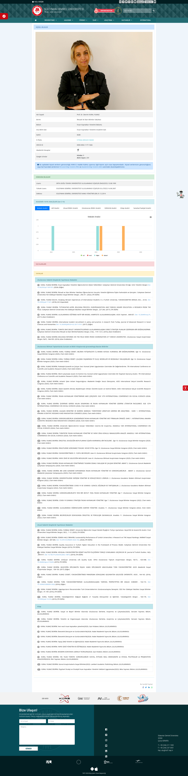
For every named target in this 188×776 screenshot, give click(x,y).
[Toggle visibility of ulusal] (104, 255)
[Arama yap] (154, 11)
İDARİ (94, 20)
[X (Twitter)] (126, 2)
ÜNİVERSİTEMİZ (49, 20)
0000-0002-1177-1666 (84, 145)
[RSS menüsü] (106, 756)
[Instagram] (129, 2)
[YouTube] (135, 2)
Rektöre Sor (148, 2)
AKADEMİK (67, 20)
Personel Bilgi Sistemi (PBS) (69, 167)
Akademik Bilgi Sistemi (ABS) (92, 167)
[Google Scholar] (78, 150)
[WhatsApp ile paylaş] (152, 687)
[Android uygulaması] (92, 769)
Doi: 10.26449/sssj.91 (142, 315)
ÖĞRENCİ (82, 20)
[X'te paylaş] (146, 687)
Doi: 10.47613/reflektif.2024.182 (67, 540)
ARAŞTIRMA (108, 20)
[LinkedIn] (132, 2)
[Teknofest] (123, 698)
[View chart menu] (150, 217)
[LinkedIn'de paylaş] (149, 687)
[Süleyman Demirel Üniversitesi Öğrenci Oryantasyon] (108, 10)
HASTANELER (126, 20)
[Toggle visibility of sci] (83, 255)
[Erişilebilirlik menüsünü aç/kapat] (185, 388)
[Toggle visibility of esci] (89, 255)
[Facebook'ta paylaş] (144, 687)
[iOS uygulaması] (96, 769)
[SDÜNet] (140, 2)
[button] (155, 2)
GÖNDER (29, 749)
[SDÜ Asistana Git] (180, 194)
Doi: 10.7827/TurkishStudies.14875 (57, 555)
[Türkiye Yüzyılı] (103, 698)
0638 (78, 135)
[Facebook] (123, 2)
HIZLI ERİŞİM (38, 2)
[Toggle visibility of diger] (96, 255)
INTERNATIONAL (145, 20)
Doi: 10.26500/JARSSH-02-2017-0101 (69, 324)
